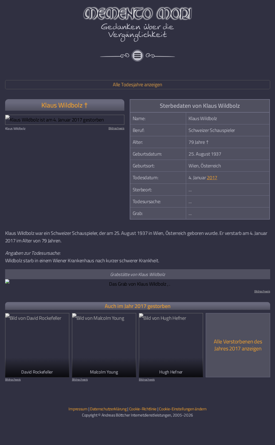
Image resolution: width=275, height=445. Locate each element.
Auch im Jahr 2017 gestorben (138, 306)
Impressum (78, 409)
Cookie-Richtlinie (143, 409)
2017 (212, 177)
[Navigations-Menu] (137, 56)
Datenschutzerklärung (108, 409)
